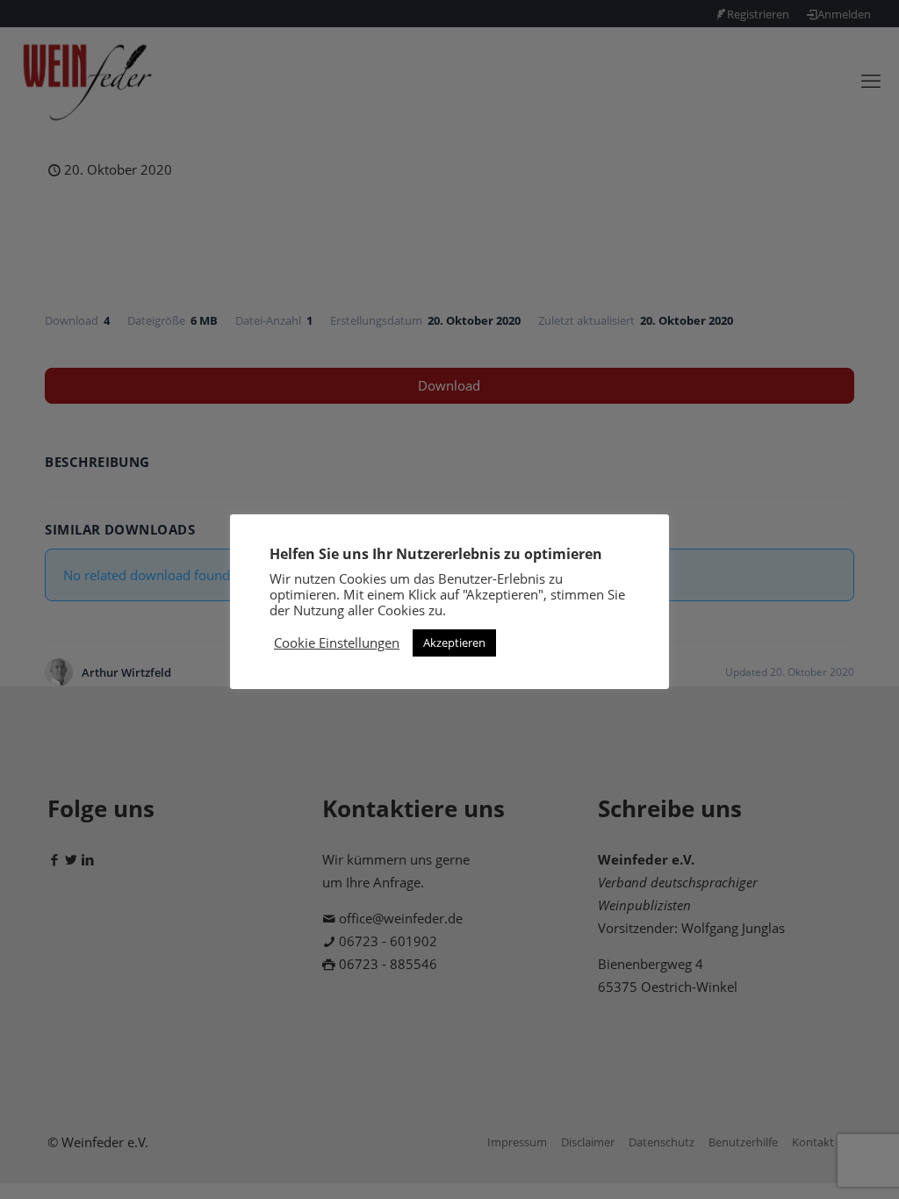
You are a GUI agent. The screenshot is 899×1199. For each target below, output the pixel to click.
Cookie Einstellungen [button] (336, 642)
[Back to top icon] (814, 1163)
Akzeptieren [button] (454, 642)
